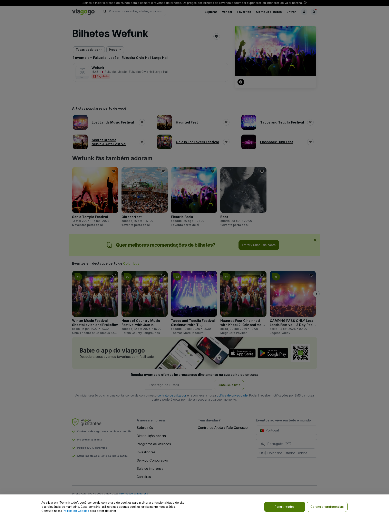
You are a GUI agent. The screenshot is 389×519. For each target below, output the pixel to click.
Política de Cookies (76, 510)
